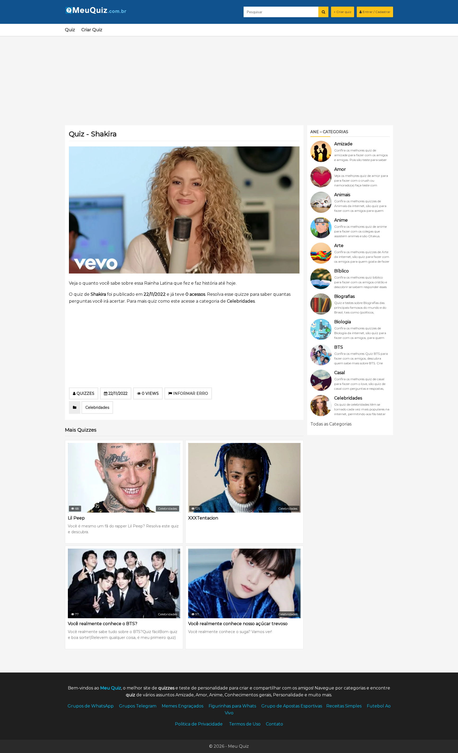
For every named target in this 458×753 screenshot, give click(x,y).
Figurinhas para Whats (232, 706)
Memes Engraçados (182, 706)
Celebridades (241, 301)
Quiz (70, 29)
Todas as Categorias (330, 424)
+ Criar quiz (342, 12)
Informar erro (190, 393)
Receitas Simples (344, 706)
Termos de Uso (245, 724)
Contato (274, 724)
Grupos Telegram (137, 706)
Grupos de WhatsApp (91, 706)
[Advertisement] (229, 78)
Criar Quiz (91, 29)
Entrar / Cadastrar (376, 12)
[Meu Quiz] (98, 12)
